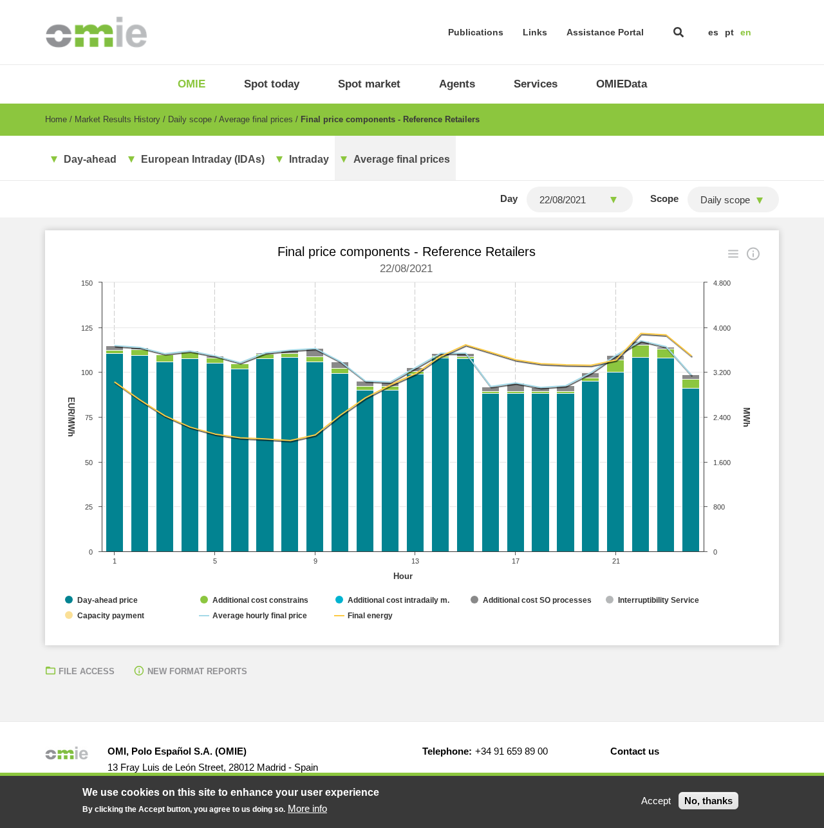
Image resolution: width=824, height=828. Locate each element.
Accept (656, 800)
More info (307, 808)
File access (87, 671)
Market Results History (117, 119)
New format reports (197, 671)
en (745, 32)
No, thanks (708, 800)
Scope (664, 198)
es (713, 32)
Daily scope (190, 119)
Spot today (271, 84)
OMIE (191, 84)
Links (535, 32)
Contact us (634, 751)
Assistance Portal (605, 32)
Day (509, 198)
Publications (475, 32)
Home (56, 119)
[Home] (96, 32)
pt (729, 32)
